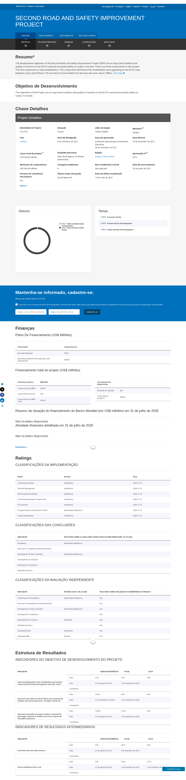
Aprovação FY (140, 153)
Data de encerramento (144, 164)
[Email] (2, 384)
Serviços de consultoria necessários (31, 175)
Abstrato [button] (25, 42)
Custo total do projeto (31, 153)
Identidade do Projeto (30, 128)
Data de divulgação (67, 137)
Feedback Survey (173, 769)
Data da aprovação (104, 137)
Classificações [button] (89, 42)
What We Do (21, 6)
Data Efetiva (139, 137)
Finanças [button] (68, 42)
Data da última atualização (108, 173)
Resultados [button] (109, 42)
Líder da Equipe (102, 128)
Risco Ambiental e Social (107, 164)
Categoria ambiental (67, 164)
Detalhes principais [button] (47, 42)
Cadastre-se (92, 312)
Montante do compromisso (33, 164)
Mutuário (138, 128)
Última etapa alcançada (69, 173)
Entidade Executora (67, 152)
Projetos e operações (36, 6)
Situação (61, 128)
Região (98, 152)
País (22, 137)
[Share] (2, 395)
